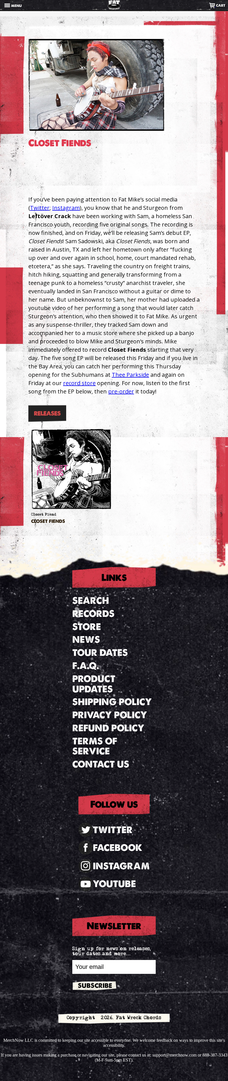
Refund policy (108, 728)
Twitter (39, 207)
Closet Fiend (43, 515)
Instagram (66, 207)
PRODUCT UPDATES (93, 684)
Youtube (114, 884)
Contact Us (100, 764)
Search (90, 600)
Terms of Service (94, 746)
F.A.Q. (85, 665)
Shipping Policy (112, 702)
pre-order (121, 391)
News (86, 639)
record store (79, 383)
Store (86, 626)
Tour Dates (100, 652)
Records (93, 613)
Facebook (117, 847)
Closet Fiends (48, 521)
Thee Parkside (130, 374)
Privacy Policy (109, 715)
